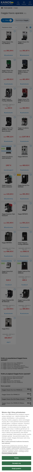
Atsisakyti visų (16, 463)
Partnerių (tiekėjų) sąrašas (9, 453)
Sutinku (16, 458)
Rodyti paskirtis (16, 468)
